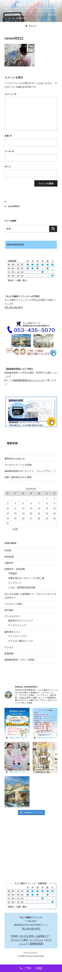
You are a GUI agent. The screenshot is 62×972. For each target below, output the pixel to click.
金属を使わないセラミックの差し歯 (26, 578)
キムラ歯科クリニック (23, 4)
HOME (8, 550)
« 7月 (15, 529)
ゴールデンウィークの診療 (18, 465)
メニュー (32, 26)
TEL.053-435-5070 (14, 307)
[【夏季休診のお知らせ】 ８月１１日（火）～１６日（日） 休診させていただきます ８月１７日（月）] (17, 723)
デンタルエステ (12, 616)
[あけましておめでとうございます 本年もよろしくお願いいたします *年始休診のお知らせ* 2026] (45, 757)
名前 (8, 135)
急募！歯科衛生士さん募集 (18, 477)
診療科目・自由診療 (15, 569)
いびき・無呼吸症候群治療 (21, 587)
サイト (8, 166)
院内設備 (9, 556)
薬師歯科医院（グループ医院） (20, 659)
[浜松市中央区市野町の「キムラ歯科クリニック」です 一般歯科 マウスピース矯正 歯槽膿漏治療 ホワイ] (17, 792)
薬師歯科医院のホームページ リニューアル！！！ (30, 471)
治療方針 (9, 563)
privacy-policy (30, 952)
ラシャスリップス (17, 636)
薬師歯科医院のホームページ (28, 380)
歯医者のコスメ (12, 632)
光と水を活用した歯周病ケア (34, 936)
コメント (10, 94)
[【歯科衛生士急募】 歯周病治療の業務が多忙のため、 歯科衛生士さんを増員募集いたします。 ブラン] (17, 757)
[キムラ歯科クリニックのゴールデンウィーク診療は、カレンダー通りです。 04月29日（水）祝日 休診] (45, 723)
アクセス (9, 647)
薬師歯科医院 (36, 943)
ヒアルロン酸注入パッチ (20, 641)
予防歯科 (12, 573)
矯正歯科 (9, 610)
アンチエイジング (17, 625)
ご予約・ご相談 (32, 968)
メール (9, 151)
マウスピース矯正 (14, 604)
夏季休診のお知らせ (15, 458)
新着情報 (9, 653)
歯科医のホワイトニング (20, 620)
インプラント (15, 582)
